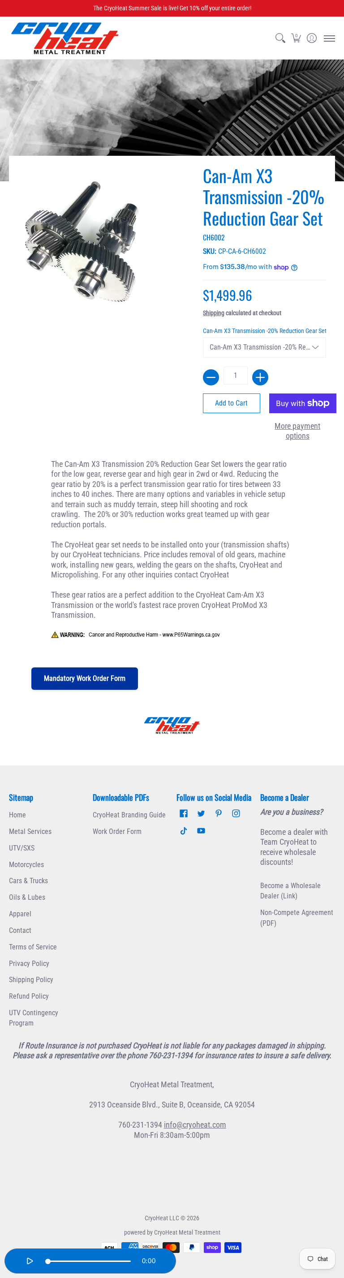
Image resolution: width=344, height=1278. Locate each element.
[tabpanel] (172, 554)
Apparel (20, 914)
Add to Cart (231, 403)
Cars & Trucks (28, 880)
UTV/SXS (21, 848)
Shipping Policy (31, 979)
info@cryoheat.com (195, 1124)
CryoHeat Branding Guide (129, 815)
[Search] (280, 38)
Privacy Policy (29, 963)
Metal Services (30, 831)
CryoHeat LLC (162, 1218)
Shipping (213, 313)
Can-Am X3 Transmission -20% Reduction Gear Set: (264, 330)
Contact (20, 930)
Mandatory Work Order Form (84, 678)
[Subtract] (211, 377)
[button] (296, 38)
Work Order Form (117, 831)
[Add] (260, 377)
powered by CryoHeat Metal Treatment (172, 1232)
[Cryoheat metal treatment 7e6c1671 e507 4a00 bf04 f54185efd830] (172, 725)
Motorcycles (26, 864)
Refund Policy (29, 996)
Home (17, 815)
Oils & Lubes (27, 897)
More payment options (297, 431)
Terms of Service (33, 947)
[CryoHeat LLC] (65, 38)
